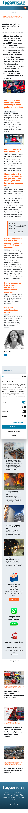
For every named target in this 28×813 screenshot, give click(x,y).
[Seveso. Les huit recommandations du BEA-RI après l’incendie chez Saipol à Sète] (14, 506)
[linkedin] (5, 355)
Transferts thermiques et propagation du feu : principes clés (13, 492)
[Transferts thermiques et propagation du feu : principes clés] (14, 474)
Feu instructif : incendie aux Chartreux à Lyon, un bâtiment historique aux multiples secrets (14, 461)
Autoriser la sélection (14, 431)
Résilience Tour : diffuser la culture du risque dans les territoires (13, 770)
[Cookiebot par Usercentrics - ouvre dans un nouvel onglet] (20, 376)
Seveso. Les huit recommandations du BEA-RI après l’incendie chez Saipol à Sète (13, 526)
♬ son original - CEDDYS (16, 232)
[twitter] (10, 803)
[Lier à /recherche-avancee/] (25, 8)
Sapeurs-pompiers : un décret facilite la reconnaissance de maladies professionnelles (14, 694)
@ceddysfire (12, 223)
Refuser (14, 435)
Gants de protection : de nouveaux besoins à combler (13, 558)
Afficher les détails (18, 422)
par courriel (14, 654)
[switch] (24, 407)
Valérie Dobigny (15, 32)
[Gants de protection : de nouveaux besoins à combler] (14, 540)
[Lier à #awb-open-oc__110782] (2, 8)
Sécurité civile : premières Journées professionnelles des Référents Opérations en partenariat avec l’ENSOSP (13, 732)
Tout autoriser (14, 426)
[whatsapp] (17, 803)
